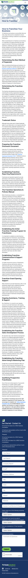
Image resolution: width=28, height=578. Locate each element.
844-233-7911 (15, 568)
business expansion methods (9, 68)
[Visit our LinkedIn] (3, 569)
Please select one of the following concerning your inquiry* (13, 511)
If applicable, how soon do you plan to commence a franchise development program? (13, 519)
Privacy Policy (5, 570)
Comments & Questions (7, 534)
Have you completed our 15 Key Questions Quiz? (12, 527)
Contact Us (7, 568)
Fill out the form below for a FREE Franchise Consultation (12, 438)
